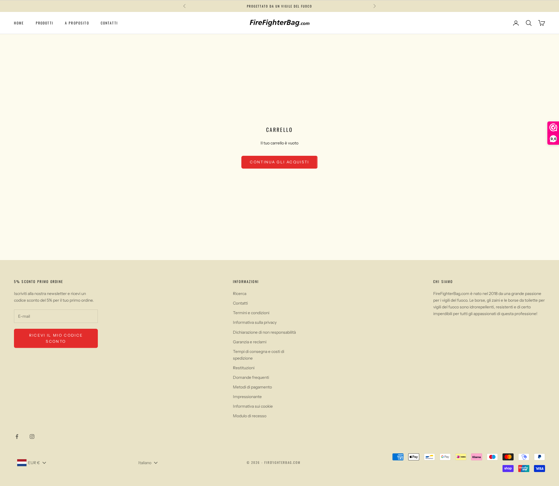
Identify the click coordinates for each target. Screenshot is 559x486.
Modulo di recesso (249, 415)
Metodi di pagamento (252, 387)
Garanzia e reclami (249, 341)
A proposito (77, 22)
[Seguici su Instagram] (32, 436)
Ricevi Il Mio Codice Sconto (56, 338)
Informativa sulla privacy (255, 322)
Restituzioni (243, 367)
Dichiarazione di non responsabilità (264, 332)
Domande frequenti (251, 377)
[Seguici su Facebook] (17, 436)
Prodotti (44, 22)
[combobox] (31, 463)
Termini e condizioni (251, 312)
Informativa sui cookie (253, 406)
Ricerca (239, 293)
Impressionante (247, 396)
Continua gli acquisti (279, 162)
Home (19, 22)
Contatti (109, 22)
